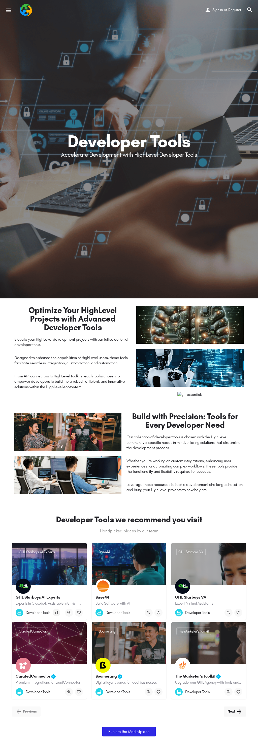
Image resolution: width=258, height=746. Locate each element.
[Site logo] (27, 10)
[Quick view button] (69, 613)
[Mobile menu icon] (8, 10)
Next (231, 711)
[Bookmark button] (79, 613)
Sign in (217, 10)
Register (234, 10)
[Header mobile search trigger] (249, 10)
